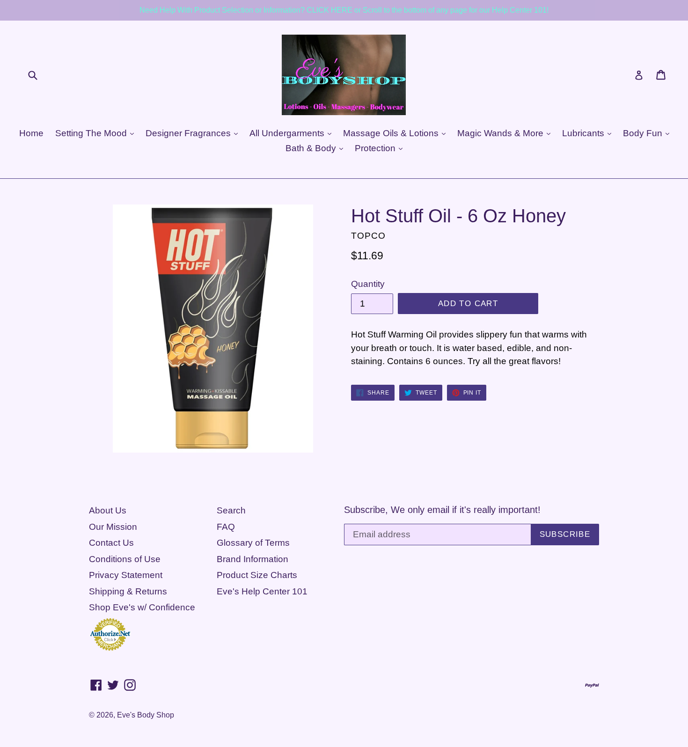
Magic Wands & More (501, 133)
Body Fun (644, 133)
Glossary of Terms (253, 543)
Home (31, 133)
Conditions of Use (125, 559)
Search (231, 510)
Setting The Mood (92, 133)
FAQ (226, 527)
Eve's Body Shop (145, 715)
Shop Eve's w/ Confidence (142, 607)
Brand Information (252, 559)
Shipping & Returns (128, 591)
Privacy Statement (125, 575)
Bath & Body (311, 148)
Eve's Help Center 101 (262, 591)
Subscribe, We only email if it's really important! (442, 510)
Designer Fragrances (189, 133)
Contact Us (111, 543)
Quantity (368, 284)
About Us (107, 510)
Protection (376, 148)
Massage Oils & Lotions (392, 133)
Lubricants (584, 133)
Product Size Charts (257, 575)
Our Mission (113, 527)
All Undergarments (288, 133)
